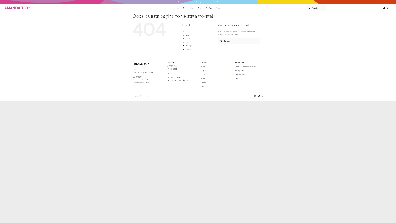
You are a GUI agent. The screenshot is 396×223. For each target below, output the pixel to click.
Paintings (189, 46)
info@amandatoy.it (173, 77)
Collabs (188, 49)
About (188, 39)
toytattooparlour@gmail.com (177, 80)
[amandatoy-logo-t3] (17, 7)
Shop (187, 35)
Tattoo (188, 42)
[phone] (262, 96)
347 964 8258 (172, 69)
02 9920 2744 (172, 66)
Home (188, 32)
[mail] (259, 96)
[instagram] (255, 96)
